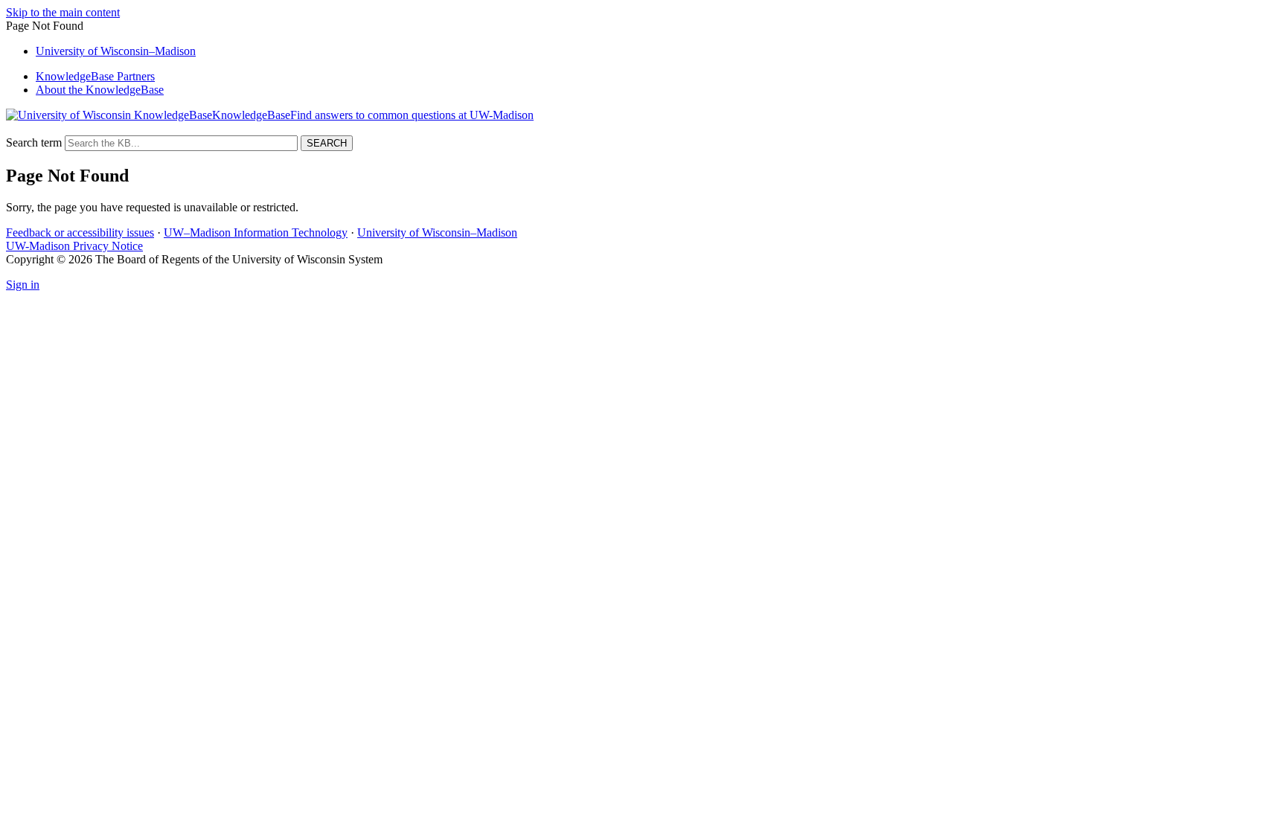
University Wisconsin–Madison (116, 51)
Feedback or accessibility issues (80, 232)
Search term (34, 142)
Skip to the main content (63, 12)
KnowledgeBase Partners (95, 76)
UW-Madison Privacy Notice (74, 246)
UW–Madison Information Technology (256, 232)
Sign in (22, 284)
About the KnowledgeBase (100, 89)
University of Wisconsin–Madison (437, 232)
